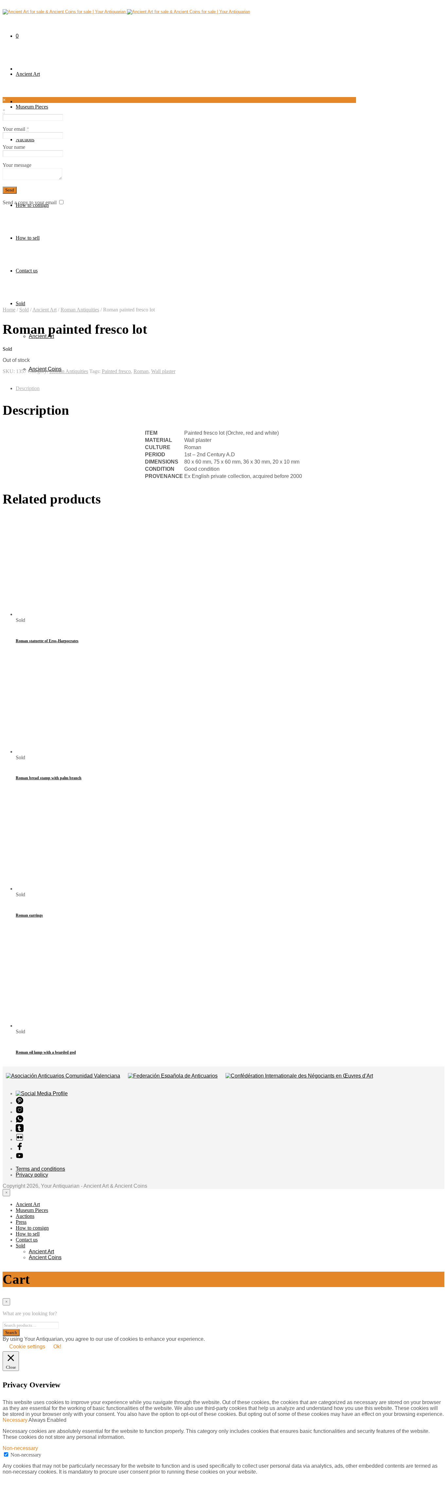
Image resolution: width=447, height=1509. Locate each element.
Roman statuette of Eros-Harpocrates (47, 641)
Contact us (27, 270)
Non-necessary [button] (20, 1448)
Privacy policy (32, 1175)
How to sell (28, 238)
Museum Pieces (32, 106)
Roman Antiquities (80, 309)
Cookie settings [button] (27, 1346)
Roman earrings (29, 915)
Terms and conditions (40, 1169)
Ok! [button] (57, 1346)
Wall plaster (163, 371)
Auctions (25, 139)
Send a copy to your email (30, 202)
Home (9, 309)
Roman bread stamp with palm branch (48, 778)
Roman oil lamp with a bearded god (46, 1052)
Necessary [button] (15, 1420)
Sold (20, 303)
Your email (16, 129)
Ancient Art (28, 74)
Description (28, 388)
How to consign (32, 1228)
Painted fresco (116, 371)
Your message (17, 165)
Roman (141, 371)
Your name (14, 147)
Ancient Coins (45, 1257)
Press (21, 1222)
